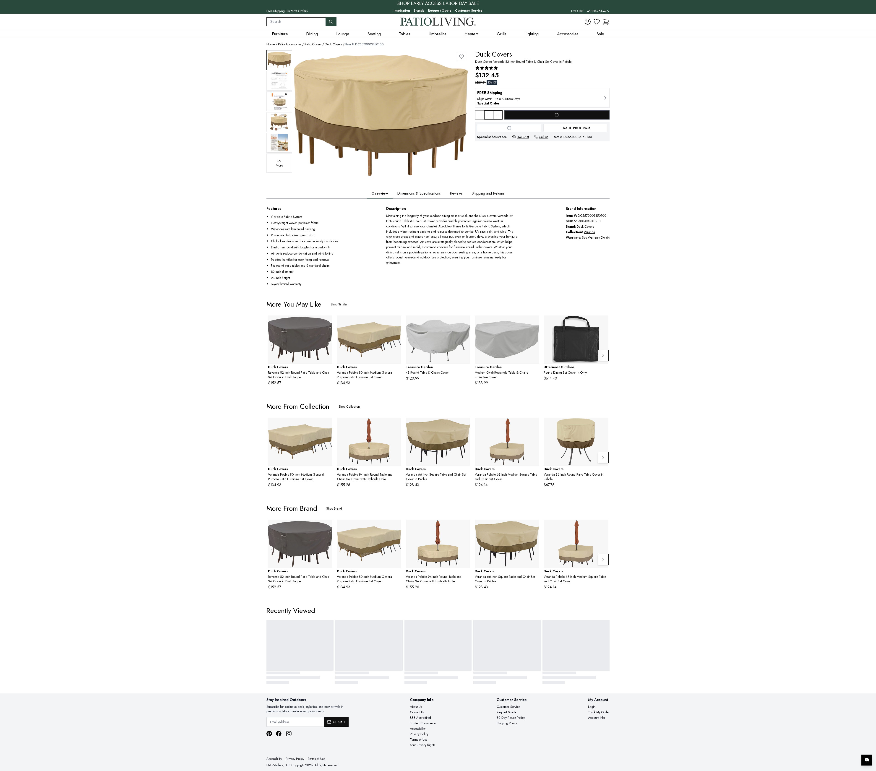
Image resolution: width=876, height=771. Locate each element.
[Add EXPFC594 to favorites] (533, 322)
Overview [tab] (379, 193)
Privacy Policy (419, 734)
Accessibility (417, 728)
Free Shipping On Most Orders (287, 11)
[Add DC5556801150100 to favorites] (602, 424)
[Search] (331, 21)
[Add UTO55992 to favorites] (602, 322)
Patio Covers (313, 44)
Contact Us (417, 712)
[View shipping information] (542, 97)
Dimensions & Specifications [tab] (419, 193)
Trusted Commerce (422, 723)
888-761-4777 (600, 11)
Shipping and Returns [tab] (488, 193)
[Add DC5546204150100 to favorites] (396, 424)
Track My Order (599, 712)
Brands (419, 10)
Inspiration (402, 10)
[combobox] (296, 22)
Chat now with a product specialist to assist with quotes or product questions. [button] (834, 748)
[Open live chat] (866, 760)
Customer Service (468, 10)
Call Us (543, 137)
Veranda (589, 232)
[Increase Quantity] (498, 115)
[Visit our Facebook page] (279, 733)
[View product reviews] (486, 68)
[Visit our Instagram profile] (289, 733)
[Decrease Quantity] (479, 115)
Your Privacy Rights (422, 745)
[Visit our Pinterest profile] (269, 733)
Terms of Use (418, 739)
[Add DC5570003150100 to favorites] (461, 56)
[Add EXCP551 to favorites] (464, 322)
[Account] (587, 21)
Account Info (596, 717)
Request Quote (439, 10)
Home (270, 44)
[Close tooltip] (869, 746)
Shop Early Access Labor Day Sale (438, 3)
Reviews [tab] (456, 193)
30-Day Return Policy (511, 717)
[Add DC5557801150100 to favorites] (396, 322)
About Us (416, 706)
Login (591, 706)
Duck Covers (333, 44)
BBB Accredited (420, 717)
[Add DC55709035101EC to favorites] (327, 322)
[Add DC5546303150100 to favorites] (533, 424)
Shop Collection (349, 406)
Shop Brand (334, 508)
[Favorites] (596, 21)
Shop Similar (339, 304)
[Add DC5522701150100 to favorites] (464, 424)
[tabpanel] (438, 246)
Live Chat (577, 11)
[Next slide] (603, 355)
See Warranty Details (596, 237)
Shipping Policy (507, 723)
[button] (606, 21)
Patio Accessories (289, 44)
